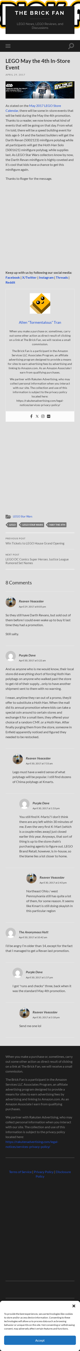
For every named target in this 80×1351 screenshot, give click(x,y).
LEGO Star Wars (22, 516)
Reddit (10, 282)
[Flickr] (48, 416)
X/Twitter (29, 277)
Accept (40, 1340)
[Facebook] (31, 416)
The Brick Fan (40, 13)
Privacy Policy (44, 1172)
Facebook (13, 277)
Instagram (46, 277)
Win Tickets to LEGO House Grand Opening (35, 541)
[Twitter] (37, 416)
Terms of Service (20, 1172)
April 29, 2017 (15, 74)
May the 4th (57, 524)
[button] (74, 1306)
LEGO (12, 524)
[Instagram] (43, 416)
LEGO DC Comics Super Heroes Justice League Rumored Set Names (37, 559)
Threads (62, 277)
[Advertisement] (40, 226)
